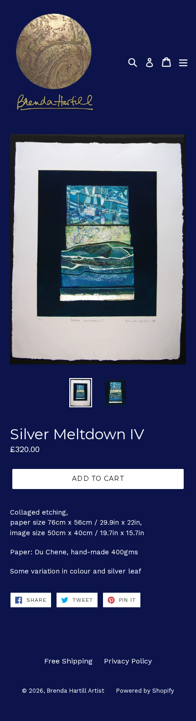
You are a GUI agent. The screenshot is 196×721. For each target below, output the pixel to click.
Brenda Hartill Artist (75, 690)
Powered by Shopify (145, 690)
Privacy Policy (128, 661)
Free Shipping (68, 661)
